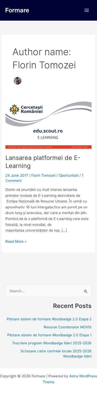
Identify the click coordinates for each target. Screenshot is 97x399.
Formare (17, 10)
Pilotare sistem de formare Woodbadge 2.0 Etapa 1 (49, 335)
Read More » (15, 241)
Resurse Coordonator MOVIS (68, 327)
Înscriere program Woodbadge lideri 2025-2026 (52, 343)
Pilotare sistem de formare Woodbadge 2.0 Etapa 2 (49, 319)
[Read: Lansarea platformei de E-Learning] (48, 124)
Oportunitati (68, 175)
